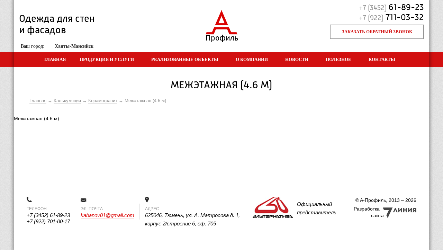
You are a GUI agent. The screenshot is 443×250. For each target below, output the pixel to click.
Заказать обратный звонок (377, 31)
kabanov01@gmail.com (107, 215)
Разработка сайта (369, 212)
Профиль (222, 36)
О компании (252, 59)
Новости (296, 59)
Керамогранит (102, 100)
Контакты (382, 59)
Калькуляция (67, 100)
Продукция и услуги (107, 59)
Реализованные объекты (184, 59)
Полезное (338, 59)
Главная (55, 59)
